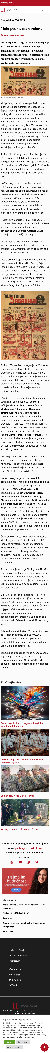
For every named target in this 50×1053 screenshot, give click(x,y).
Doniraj (16, 890)
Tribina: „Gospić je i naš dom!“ (16, 913)
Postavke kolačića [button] (14, 1047)
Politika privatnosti (18, 955)
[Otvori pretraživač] (42, 9)
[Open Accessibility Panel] (44, 1047)
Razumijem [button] (9, 1042)
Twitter (15, 985)
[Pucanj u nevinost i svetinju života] (25, 823)
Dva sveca (7, 918)
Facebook (16, 969)
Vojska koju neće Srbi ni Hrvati (17, 796)
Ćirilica (4, 3)
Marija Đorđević (17, 35)
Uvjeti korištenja (17, 950)
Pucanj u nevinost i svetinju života (19, 829)
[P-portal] (10, 9)
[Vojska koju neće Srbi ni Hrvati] (25, 790)
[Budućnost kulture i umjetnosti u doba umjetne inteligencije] (25, 717)
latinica (11, 3)
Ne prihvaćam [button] (23, 1042)
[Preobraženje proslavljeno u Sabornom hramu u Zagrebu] (25, 754)
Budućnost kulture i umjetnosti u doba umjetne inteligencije (22, 724)
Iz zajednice (7, 20)
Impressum (14, 961)
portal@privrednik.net (28, 848)
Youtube (16, 975)
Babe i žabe (8, 931)
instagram (16, 980)
